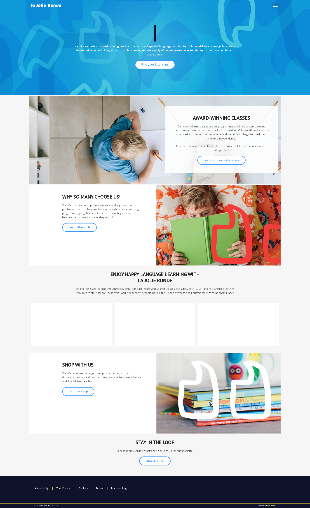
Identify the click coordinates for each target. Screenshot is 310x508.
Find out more (71, 336)
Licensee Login (119, 488)
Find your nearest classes (221, 160)
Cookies (83, 488)
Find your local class (155, 64)
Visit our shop (78, 391)
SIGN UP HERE (155, 461)
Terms (99, 488)
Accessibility (41, 488)
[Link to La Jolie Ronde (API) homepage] (47, 5)
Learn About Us (79, 227)
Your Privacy (63, 488)
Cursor (272, 505)
